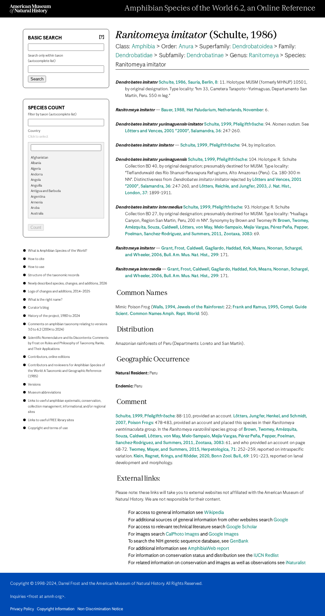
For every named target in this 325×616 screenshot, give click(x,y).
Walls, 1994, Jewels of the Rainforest (188, 307)
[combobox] (66, 137)
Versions (34, 384)
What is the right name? (45, 299)
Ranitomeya (264, 55)
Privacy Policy (22, 609)
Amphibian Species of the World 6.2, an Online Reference (219, 8)
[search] (66, 168)
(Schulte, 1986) (196, 35)
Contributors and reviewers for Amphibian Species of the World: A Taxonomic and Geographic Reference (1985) (66, 371)
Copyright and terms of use (48, 428)
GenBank (239, 541)
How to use (36, 267)
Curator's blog (38, 307)
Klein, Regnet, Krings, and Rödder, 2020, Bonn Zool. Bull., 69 (191, 456)
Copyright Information (56, 609)
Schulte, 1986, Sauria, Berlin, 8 (188, 82)
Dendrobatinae (205, 55)
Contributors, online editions (49, 357)
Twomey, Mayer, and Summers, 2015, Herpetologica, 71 (182, 450)
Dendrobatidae (134, 55)
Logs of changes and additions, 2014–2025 (59, 291)
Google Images (224, 534)
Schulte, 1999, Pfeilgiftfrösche (233, 124)
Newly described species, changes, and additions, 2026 (67, 283)
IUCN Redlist (266, 555)
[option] (68, 158)
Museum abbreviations (44, 392)
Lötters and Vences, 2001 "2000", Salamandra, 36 (173, 131)
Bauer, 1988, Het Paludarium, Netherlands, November (212, 110)
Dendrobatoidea (252, 47)
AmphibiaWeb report (208, 548)
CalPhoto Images (182, 534)
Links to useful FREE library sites (51, 420)
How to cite (36, 259)
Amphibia (143, 47)
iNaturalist (296, 563)
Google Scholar (241, 527)
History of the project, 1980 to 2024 (54, 316)
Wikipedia (214, 512)
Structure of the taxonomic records (53, 275)
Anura (186, 47)
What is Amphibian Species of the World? (57, 250)
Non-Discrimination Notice (100, 609)
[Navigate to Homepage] (30, 9)
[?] (101, 37)
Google (281, 520)
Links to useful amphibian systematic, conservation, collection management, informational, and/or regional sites (66, 406)
